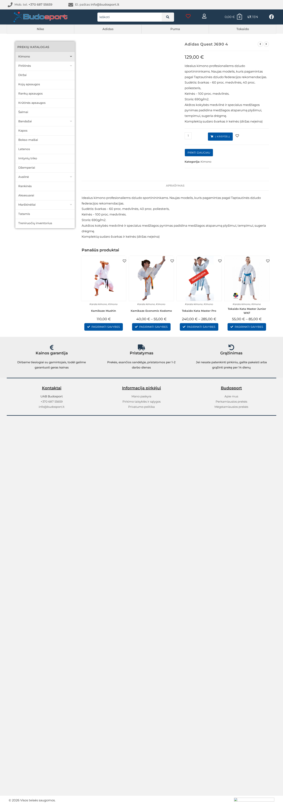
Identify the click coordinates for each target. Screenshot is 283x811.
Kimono (206, 161)
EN (255, 17)
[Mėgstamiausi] (188, 16)
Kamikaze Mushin (103, 311)
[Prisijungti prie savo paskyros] (204, 16)
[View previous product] (260, 44)
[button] (40, 29)
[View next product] (266, 44)
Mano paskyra (141, 396)
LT (249, 17)
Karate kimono (98, 304)
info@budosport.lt (105, 4)
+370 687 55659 (40, 4)
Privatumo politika (141, 407)
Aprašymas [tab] (175, 185)
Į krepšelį (222, 136)
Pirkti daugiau (199, 152)
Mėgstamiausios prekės (231, 407)
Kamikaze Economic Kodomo (151, 311)
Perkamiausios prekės (231, 401)
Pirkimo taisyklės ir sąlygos (141, 401)
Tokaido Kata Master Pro (199, 311)
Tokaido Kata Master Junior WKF (247, 311)
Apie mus (231, 396)
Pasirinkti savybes (105, 327)
